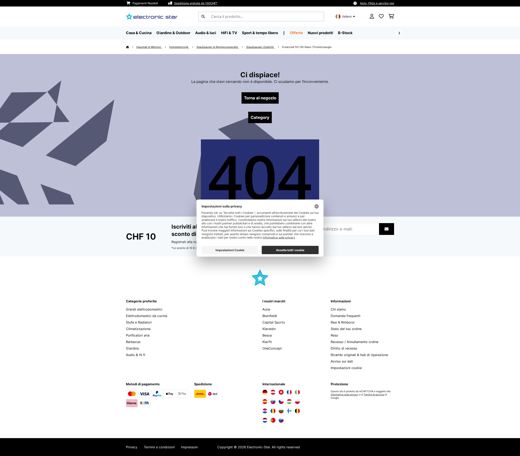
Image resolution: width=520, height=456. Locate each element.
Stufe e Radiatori (139, 322)
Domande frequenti (345, 316)
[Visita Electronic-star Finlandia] (289, 410)
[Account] (372, 16)
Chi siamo (338, 309)
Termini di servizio (374, 394)
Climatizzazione (138, 329)
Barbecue (133, 342)
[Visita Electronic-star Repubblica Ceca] (281, 401)
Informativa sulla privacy (345, 394)
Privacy (131, 447)
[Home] (131, 47)
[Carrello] (391, 16)
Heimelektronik (179, 47)
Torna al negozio (260, 98)
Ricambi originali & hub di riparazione (359, 355)
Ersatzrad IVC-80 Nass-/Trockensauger (307, 47)
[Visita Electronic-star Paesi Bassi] (264, 420)
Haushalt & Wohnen (149, 47)
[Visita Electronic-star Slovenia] (281, 420)
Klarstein (269, 329)
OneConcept (272, 348)
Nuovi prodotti (320, 33)
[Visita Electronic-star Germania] (264, 392)
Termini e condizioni (159, 447)
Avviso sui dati (342, 361)
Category (260, 117)
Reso (334, 335)
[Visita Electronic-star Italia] (297, 392)
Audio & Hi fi (135, 355)
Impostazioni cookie (346, 368)
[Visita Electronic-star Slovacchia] (273, 401)
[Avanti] (399, 33)
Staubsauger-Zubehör (260, 47)
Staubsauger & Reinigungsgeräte (217, 47)
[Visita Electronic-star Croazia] (264, 410)
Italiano (347, 16)
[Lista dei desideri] (381, 16)
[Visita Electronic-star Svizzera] (281, 392)
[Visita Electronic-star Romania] (273, 410)
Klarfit (267, 342)
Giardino (132, 348)
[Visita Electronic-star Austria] (273, 392)
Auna (266, 309)
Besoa (267, 335)
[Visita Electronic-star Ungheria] (289, 401)
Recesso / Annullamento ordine (354, 342)
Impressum (189, 447)
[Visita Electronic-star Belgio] (297, 410)
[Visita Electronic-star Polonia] (297, 401)
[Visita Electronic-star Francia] (289, 392)
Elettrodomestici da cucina (146, 316)
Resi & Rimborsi (342, 322)
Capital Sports (273, 322)
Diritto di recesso (344, 348)
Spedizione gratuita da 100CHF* (195, 3)
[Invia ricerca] (203, 16)
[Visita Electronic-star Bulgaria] (281, 410)
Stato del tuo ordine (346, 329)
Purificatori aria (138, 335)
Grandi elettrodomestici (144, 309)
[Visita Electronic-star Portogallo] (273, 420)
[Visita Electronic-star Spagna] (264, 401)
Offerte (296, 33)
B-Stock (345, 33)
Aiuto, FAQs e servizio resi (377, 3)
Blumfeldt (269, 316)
